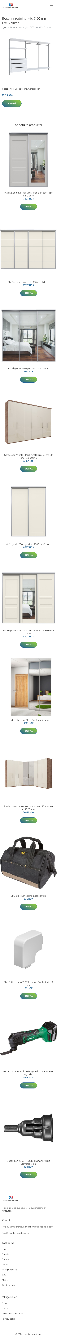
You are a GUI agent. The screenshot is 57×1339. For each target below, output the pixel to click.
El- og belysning (9, 1269)
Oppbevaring (21, 88)
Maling (5, 1280)
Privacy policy (8, 1318)
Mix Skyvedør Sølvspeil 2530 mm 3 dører (28, 368)
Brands (5, 1259)
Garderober (34, 88)
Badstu (5, 1254)
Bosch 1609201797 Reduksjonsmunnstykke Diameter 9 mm (28, 1162)
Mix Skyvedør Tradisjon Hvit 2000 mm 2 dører (29, 544)
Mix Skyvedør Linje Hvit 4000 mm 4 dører (28, 282)
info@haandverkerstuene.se (15, 1233)
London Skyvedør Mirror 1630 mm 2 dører (28, 720)
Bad (4, 1249)
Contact (6, 1308)
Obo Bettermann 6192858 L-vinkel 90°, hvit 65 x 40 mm (28, 983)
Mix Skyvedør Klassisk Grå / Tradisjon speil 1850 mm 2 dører (28, 194)
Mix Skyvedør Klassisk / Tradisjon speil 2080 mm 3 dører (28, 632)
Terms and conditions (12, 1313)
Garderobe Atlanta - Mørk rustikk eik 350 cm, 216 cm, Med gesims (28, 456)
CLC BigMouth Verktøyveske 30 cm (28, 895)
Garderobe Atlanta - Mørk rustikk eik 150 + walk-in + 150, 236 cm (28, 808)
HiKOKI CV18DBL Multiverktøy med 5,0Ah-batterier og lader (28, 1073)
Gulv (4, 1274)
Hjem (4, 27)
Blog (4, 1303)
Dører (5, 1264)
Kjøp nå (12, 103)
